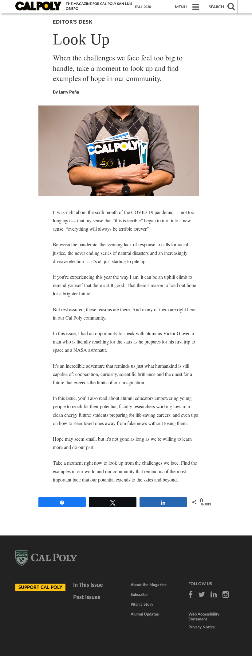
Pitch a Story (142, 605)
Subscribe (139, 595)
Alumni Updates (145, 614)
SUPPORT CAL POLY (40, 587)
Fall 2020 (143, 7)
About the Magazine (149, 585)
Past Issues (86, 597)
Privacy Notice (201, 627)
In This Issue (88, 585)
